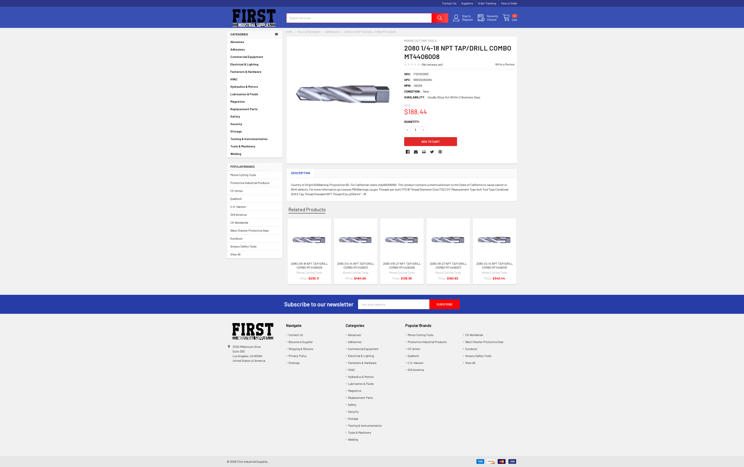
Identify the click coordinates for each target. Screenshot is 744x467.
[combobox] (367, 18)
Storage (236, 131)
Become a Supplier (300, 342)
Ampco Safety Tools (243, 246)
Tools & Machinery (242, 146)
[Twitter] (432, 151)
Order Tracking (487, 3)
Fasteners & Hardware (245, 71)
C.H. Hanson (238, 206)
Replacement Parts (243, 109)
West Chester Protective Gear (249, 230)
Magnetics (237, 101)
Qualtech (236, 198)
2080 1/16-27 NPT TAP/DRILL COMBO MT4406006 (402, 265)
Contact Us (449, 3)
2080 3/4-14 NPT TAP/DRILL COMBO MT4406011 (355, 265)
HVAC (234, 79)
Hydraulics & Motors (244, 86)
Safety (235, 116)
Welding (235, 154)
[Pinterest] (440, 151)
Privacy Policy (297, 356)
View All (235, 254)
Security (236, 124)
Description (300, 173)
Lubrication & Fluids (244, 94)
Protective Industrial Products (250, 183)
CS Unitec (236, 191)
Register (467, 19)
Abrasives (237, 42)
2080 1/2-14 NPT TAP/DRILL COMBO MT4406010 (494, 265)
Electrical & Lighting (244, 64)
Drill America (238, 214)
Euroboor (236, 238)
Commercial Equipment (246, 56)
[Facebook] (407, 151)
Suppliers (467, 3)
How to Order (509, 3)
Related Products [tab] (307, 209)
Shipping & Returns (300, 349)
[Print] (423, 151)
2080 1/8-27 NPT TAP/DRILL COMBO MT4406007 (448, 265)
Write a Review (505, 64)
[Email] (415, 151)
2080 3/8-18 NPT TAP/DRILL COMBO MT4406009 (309, 265)
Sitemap (294, 363)
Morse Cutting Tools (243, 175)
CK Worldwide (239, 222)
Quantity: (412, 121)
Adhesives (237, 49)
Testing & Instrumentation (249, 139)
